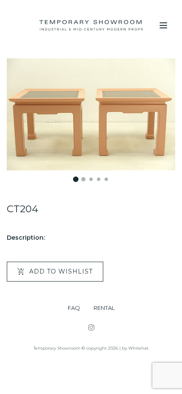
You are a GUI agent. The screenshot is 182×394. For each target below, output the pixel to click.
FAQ (74, 308)
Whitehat (138, 348)
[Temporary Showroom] (91, 25)
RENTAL (104, 308)
